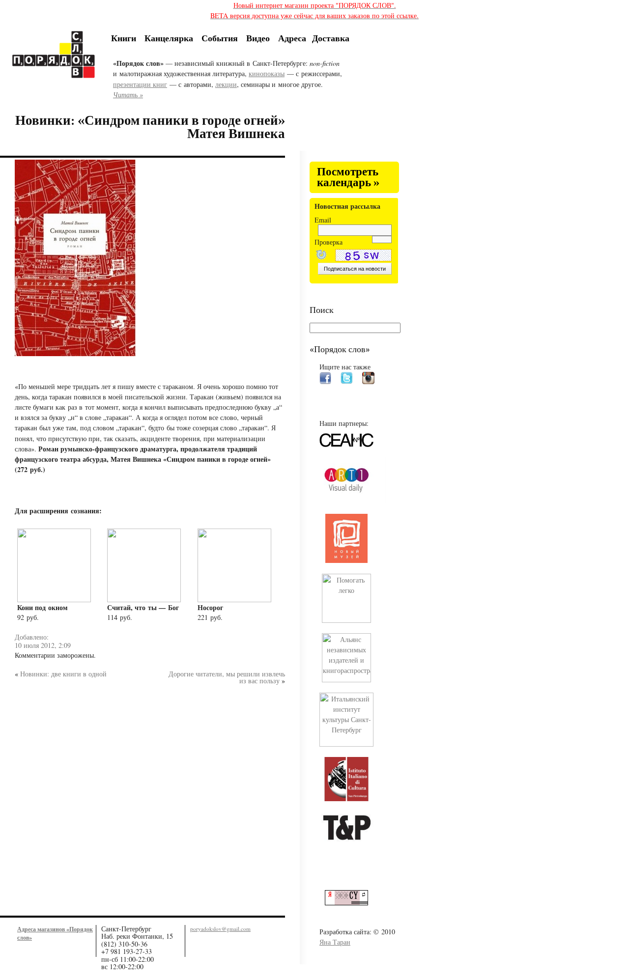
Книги (123, 37)
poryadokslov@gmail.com (220, 928)
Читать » (128, 94)
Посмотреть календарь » (348, 178)
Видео (258, 37)
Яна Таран (334, 942)
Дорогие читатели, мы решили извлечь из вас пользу (227, 677)
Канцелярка (168, 37)
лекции (226, 84)
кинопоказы (267, 73)
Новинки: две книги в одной (63, 673)
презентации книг (140, 84)
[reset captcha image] (320, 255)
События (219, 37)
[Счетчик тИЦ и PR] (350, 902)
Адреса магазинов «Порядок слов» (55, 933)
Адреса (292, 37)
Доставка (330, 37)
